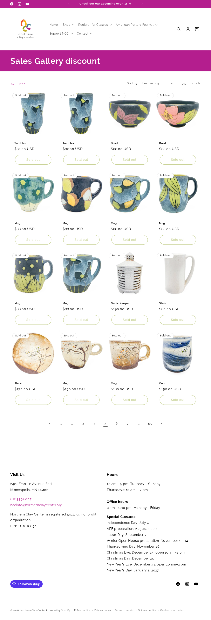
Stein (162, 303)
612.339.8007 (21, 499)
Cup (162, 383)
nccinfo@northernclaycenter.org (36, 505)
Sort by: (132, 83)
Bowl (114, 143)
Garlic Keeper (120, 303)
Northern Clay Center (33, 610)
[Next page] (161, 423)
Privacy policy (102, 610)
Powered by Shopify (58, 610)
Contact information (172, 610)
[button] (68, 24)
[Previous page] (49, 423)
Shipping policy (147, 610)
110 (150, 423)
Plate (18, 383)
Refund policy (82, 610)
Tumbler (20, 143)
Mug (17, 223)
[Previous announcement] (68, 4)
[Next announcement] (142, 4)
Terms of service (124, 610)
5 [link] (105, 423)
